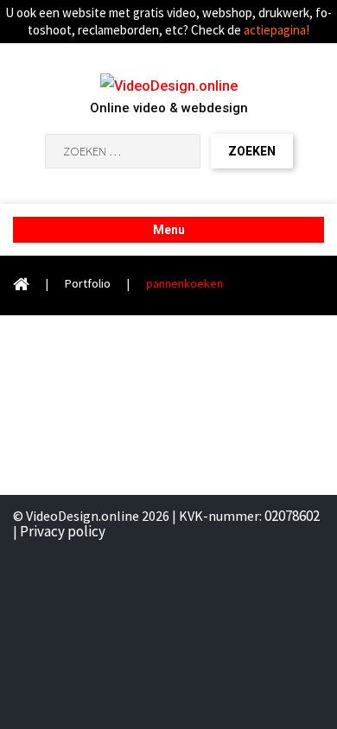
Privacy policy (62, 531)
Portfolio (88, 283)
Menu (169, 230)
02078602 (292, 515)
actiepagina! (276, 30)
